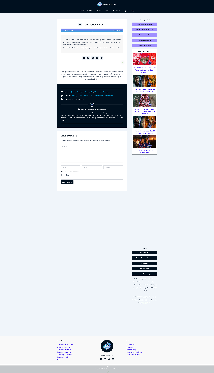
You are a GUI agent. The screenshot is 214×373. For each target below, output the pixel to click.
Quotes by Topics (63, 357)
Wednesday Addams (101, 92)
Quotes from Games (64, 352)
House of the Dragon (144, 274)
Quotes (73, 92)
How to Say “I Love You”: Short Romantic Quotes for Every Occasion (145, 70)
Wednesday (89, 92)
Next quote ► (117, 30)
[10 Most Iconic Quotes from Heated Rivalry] (144, 141)
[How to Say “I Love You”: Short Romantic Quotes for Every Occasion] (144, 59)
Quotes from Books (64, 350)
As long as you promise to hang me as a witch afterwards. (92, 96)
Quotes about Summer (144, 24)
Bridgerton (144, 263)
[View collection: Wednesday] (80, 24)
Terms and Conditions (134, 352)
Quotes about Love (145, 45)
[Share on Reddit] (97, 58)
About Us (129, 347)
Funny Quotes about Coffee (144, 29)
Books (107, 11)
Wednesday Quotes (94, 24)
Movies (99, 11)
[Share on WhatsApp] (101, 58)
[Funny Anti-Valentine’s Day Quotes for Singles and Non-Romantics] (144, 100)
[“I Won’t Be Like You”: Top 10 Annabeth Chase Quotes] (144, 122)
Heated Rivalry (144, 252)
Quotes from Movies (64, 347)
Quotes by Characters (64, 354)
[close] (107, 366)
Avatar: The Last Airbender (144, 258)
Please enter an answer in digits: (70, 171)
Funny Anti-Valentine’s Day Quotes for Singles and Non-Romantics (145, 111)
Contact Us (130, 345)
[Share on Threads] (93, 58)
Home (82, 11)
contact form (145, 303)
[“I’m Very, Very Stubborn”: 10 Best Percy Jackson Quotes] (144, 81)
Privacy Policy (131, 350)
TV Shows (90, 11)
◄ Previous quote (67, 30)
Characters (116, 11)
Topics (125, 11)
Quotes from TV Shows (65, 345)
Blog (132, 11)
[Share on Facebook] (84, 58)
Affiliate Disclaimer (133, 354)
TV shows (80, 92)
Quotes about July (145, 35)
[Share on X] (88, 58)
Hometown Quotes (145, 40)
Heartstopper (144, 268)
